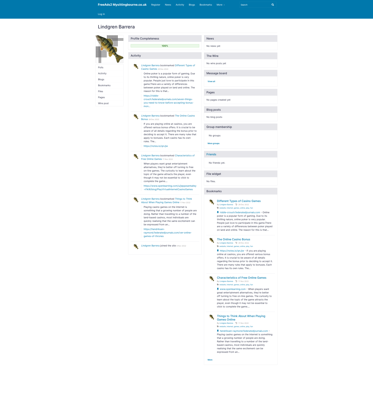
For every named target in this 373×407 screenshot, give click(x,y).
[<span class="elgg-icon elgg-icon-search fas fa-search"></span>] (272, 5)
